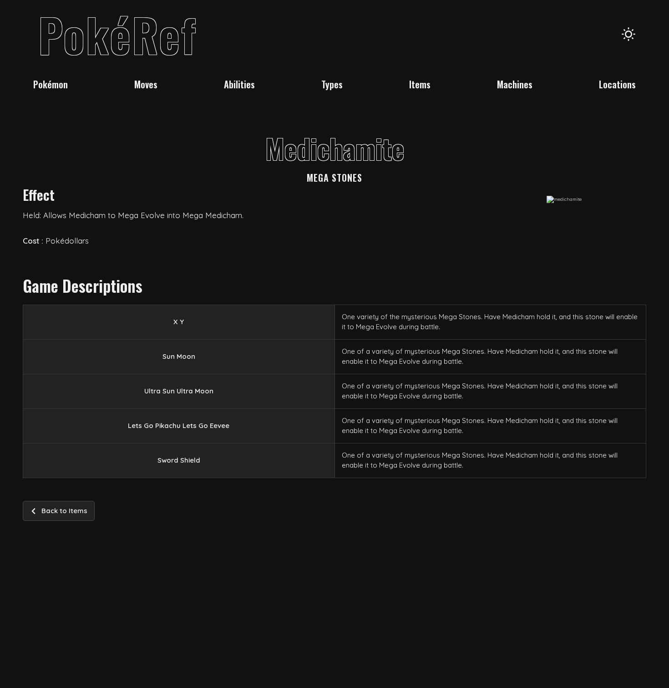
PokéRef (117, 34)
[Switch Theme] (628, 34)
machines (514, 84)
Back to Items (64, 510)
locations (617, 84)
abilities (239, 84)
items (420, 84)
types (332, 84)
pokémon (50, 84)
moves (145, 84)
